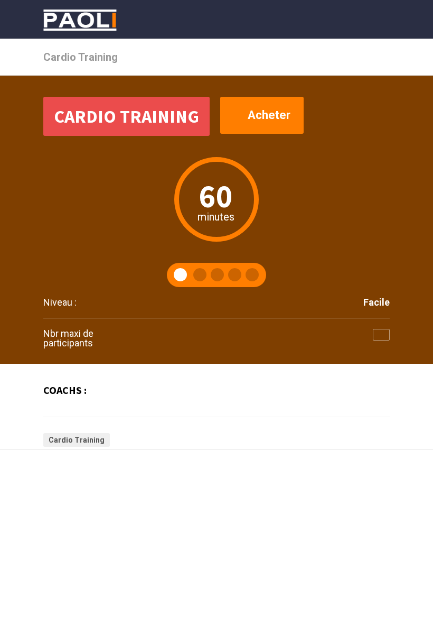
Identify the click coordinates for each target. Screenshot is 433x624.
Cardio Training (77, 440)
